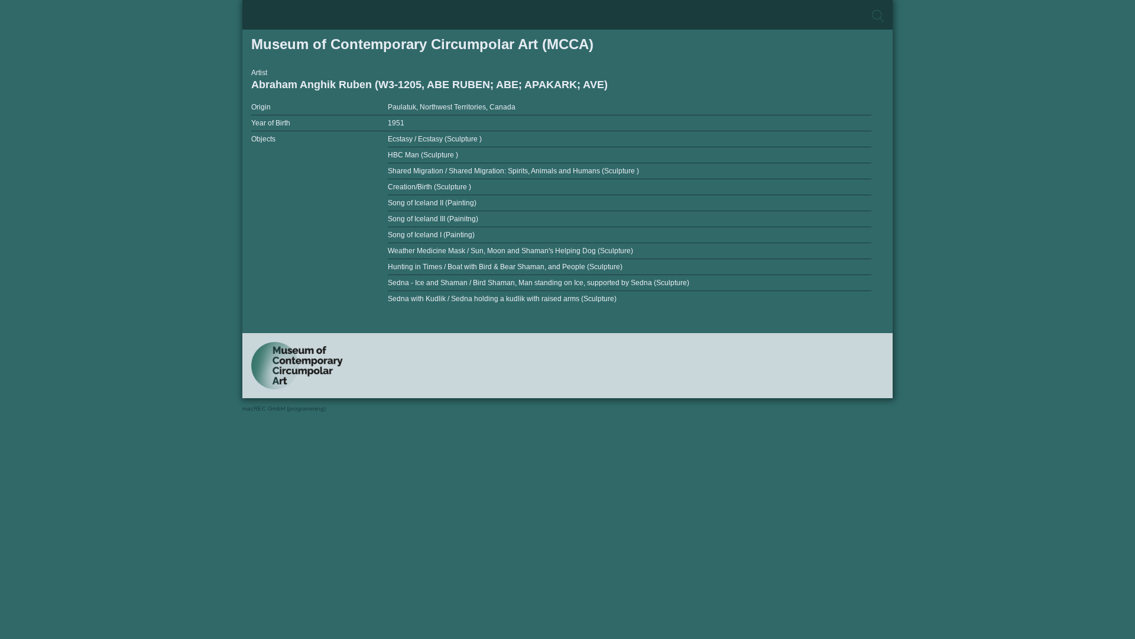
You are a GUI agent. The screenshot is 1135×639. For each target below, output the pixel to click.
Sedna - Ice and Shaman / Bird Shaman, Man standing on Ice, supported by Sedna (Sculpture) (538, 283)
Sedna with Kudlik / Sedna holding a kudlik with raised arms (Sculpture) (502, 299)
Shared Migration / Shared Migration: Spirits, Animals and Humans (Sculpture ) (513, 171)
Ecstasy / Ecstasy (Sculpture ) (435, 139)
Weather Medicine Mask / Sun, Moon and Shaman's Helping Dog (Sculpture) (510, 251)
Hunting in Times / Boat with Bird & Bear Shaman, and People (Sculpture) (505, 267)
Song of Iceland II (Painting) (432, 203)
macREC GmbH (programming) (284, 408)
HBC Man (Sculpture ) (423, 155)
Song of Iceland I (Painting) (431, 235)
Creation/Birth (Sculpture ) (429, 187)
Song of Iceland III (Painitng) (433, 219)
